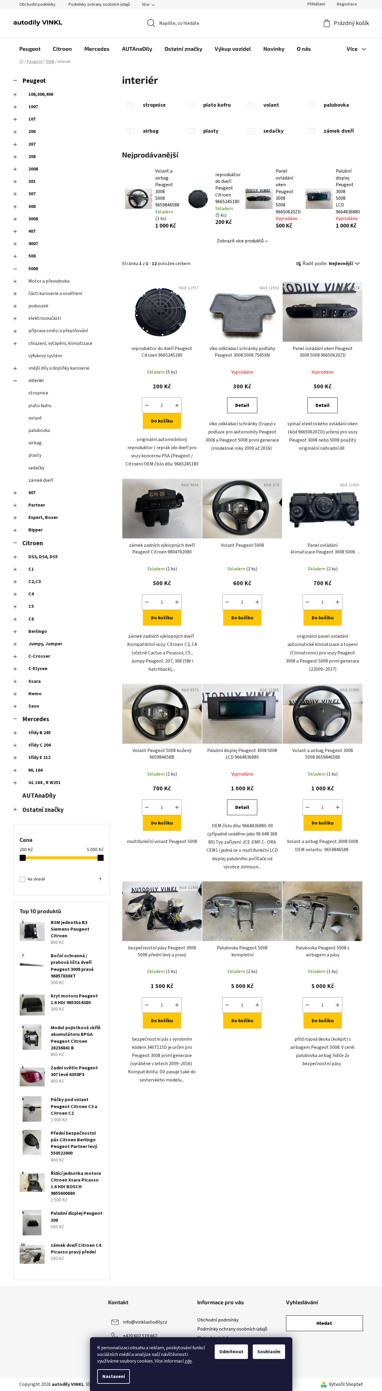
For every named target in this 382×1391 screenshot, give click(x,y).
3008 (33, 219)
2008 (33, 169)
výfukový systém (45, 355)
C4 (31, 594)
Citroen (32, 543)
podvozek (38, 306)
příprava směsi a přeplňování (58, 330)
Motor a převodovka (48, 281)
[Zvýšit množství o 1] (176, 405)
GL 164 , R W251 (44, 782)
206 (32, 131)
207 (32, 144)
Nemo (35, 693)
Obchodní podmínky (37, 5)
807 (32, 492)
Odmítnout (231, 1351)
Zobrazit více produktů (240, 241)
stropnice (38, 393)
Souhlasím (269, 1351)
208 (32, 156)
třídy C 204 (39, 745)
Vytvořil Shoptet (346, 1384)
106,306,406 (40, 94)
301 (32, 181)
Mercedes (35, 719)
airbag (35, 442)
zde (188, 1361)
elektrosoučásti (44, 318)
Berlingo (37, 631)
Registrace (347, 4)
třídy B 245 (39, 732)
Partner (36, 505)
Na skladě (64, 879)
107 (32, 119)
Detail (242, 405)
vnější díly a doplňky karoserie (58, 368)
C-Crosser (39, 656)
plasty (34, 455)
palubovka (39, 430)
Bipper (35, 530)
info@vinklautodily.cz (145, 1322)
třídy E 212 (39, 757)
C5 (31, 606)
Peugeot (34, 80)
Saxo (33, 706)
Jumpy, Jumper (45, 643)
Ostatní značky (43, 810)
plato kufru (39, 405)
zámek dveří (40, 480)
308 (32, 206)
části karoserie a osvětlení (55, 293)
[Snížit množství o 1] (146, 405)
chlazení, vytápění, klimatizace (60, 343)
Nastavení (113, 1376)
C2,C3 (34, 581)
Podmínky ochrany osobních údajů (99, 5)
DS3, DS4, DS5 (43, 556)
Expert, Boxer (43, 517)
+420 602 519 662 (140, 1336)
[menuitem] (30, 48)
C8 (31, 619)
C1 (31, 569)
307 (32, 193)
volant (35, 418)
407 (32, 231)
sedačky (36, 468)
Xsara (34, 681)
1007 (33, 106)
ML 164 (35, 770)
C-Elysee (37, 668)
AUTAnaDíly (39, 795)
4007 (33, 243)
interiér (36, 380)
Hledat (324, 1323)
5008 (33, 268)
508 (32, 256)
